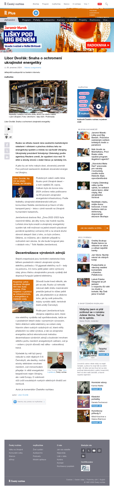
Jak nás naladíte (63, 450)
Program (45, 4)
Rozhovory (95, 20)
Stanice (66, 4)
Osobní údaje (79, 480)
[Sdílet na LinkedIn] (7, 156)
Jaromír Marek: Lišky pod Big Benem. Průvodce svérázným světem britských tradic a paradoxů (100, 138)
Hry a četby (83, 93)
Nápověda (61, 453)
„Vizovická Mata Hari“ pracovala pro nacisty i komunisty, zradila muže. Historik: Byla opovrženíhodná (99, 170)
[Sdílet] (10, 137)
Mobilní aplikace (39, 460)
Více (106, 20)
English (102, 480)
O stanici (71, 20)
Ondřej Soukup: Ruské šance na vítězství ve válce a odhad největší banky (100, 245)
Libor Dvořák (23, 395)
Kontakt (60, 463)
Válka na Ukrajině (16, 450)
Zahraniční (9, 20)
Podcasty (37, 456)
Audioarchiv (94, 13)
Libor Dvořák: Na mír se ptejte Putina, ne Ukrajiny (22, 181)
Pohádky (82, 101)
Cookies (69, 480)
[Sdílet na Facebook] (7, 144)
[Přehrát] (8, 129)
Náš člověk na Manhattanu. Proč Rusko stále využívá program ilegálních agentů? (100, 154)
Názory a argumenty (32, 68)
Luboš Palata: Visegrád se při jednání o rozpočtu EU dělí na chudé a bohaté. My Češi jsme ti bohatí (101, 286)
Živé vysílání (83, 109)
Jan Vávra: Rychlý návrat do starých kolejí (100, 257)
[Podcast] (6, 137)
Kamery (92, 15)
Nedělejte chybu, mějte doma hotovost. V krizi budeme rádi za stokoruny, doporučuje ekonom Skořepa (100, 209)
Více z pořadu (84, 237)
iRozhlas (36, 4)
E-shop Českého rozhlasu (91, 304)
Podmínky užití (92, 480)
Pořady (36, 20)
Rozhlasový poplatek (65, 466)
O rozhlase (77, 4)
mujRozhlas (56, 4)
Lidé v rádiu (62, 456)
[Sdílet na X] (7, 150)
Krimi (81, 97)
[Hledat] (107, 4)
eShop (11, 460)
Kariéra (60, 460)
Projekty (83, 20)
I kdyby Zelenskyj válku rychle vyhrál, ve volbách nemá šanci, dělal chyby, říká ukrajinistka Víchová (100, 190)
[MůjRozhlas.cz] (8, 77)
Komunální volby (16, 453)
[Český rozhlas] (14, 4)
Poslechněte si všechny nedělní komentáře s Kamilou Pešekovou (99, 270)
